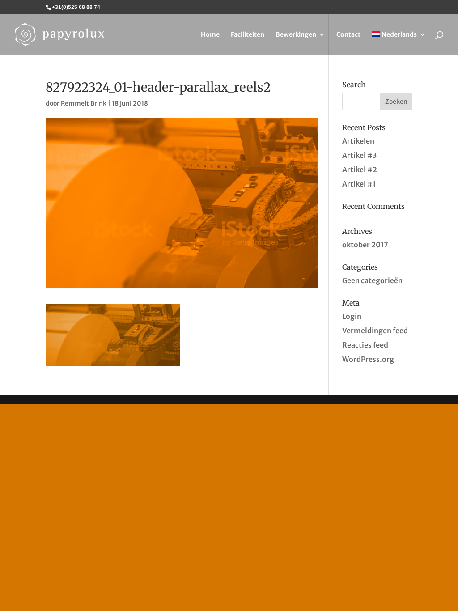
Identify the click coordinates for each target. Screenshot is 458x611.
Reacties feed (365, 344)
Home (210, 34)
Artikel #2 (359, 169)
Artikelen (358, 140)
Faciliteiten (247, 34)
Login (351, 316)
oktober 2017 (365, 244)
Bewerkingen (296, 34)
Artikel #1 (359, 183)
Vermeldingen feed (375, 330)
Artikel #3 (359, 155)
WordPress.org (368, 359)
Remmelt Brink (83, 103)
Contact (348, 34)
